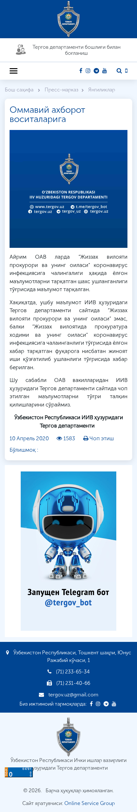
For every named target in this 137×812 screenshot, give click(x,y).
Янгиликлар (101, 90)
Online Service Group (89, 803)
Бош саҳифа (20, 90)
